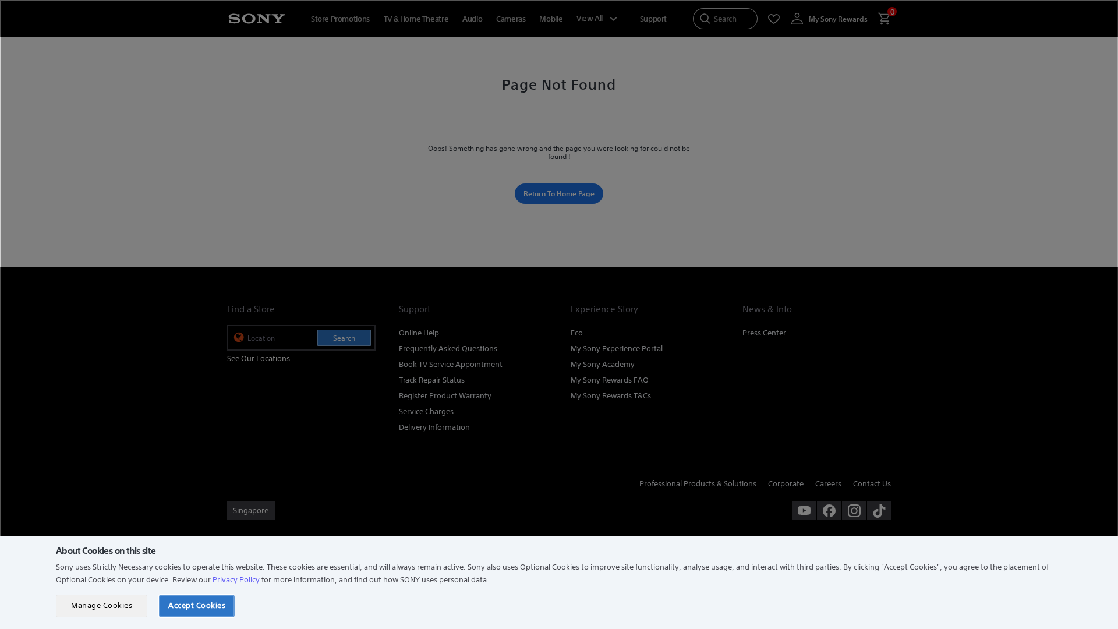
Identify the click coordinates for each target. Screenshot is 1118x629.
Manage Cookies (101, 605)
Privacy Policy (236, 580)
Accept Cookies (196, 605)
